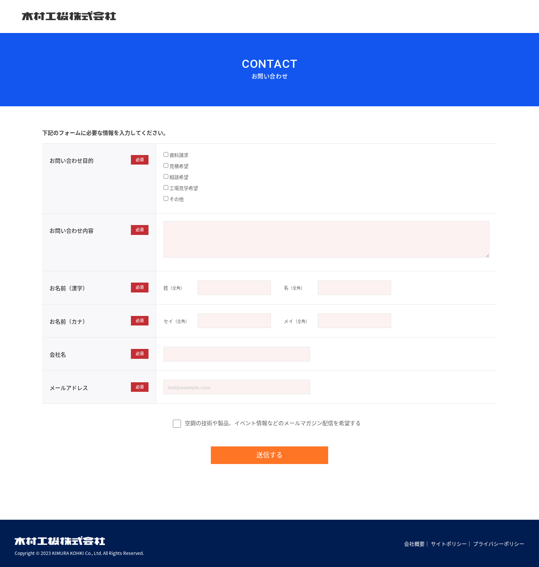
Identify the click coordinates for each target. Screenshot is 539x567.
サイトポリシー (449, 543)
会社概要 (414, 543)
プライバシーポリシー (498, 543)
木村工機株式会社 (69, 16)
